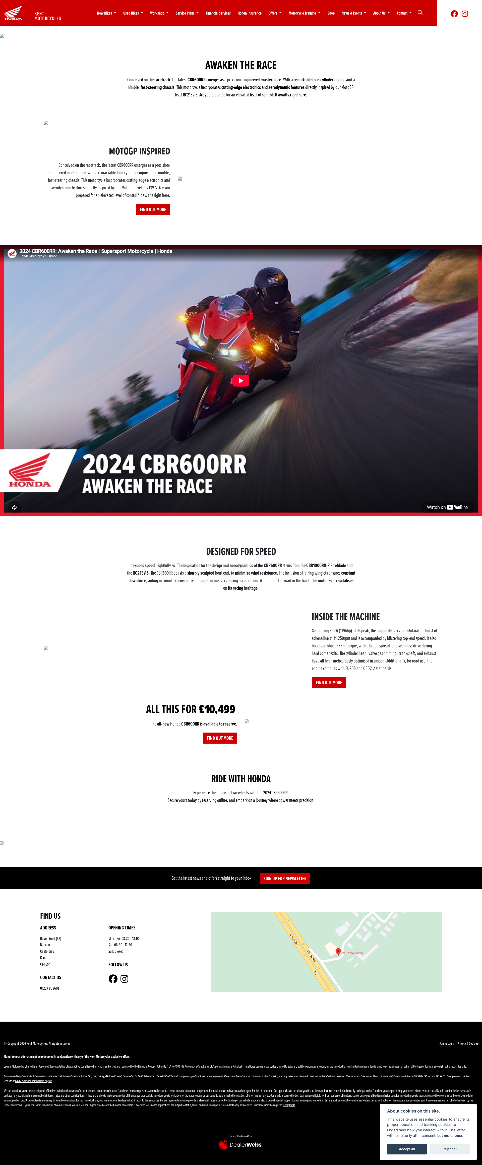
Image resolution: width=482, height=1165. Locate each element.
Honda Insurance (250, 13)
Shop (331, 13)
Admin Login (447, 1043)
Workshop (157, 13)
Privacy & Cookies (467, 1043)
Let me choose (450, 1135)
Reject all (450, 1149)
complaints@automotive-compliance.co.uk (201, 1076)
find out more (153, 209)
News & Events (352, 13)
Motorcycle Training (303, 13)
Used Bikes (131, 13)
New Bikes (105, 13)
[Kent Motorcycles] (37, 12)
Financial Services (218, 13)
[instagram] (465, 13)
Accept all (407, 1149)
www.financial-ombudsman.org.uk (33, 1081)
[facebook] (454, 13)
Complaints (289, 1104)
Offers (273, 13)
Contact (402, 13)
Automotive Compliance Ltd (82, 1066)
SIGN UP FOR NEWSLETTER (285, 878)
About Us (379, 13)
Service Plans (185, 13)
